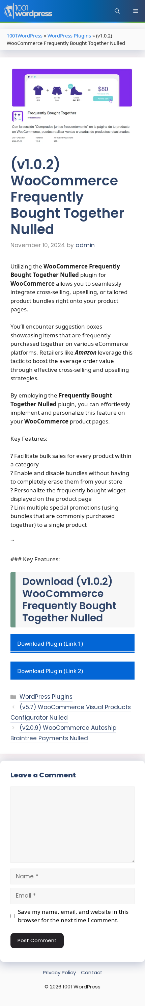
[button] (117, 11)
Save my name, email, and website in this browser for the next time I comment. (73, 916)
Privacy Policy (59, 972)
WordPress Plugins (69, 35)
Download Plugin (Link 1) (50, 643)
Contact (92, 972)
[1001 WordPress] (28, 11)
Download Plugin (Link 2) (50, 671)
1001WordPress (24, 35)
